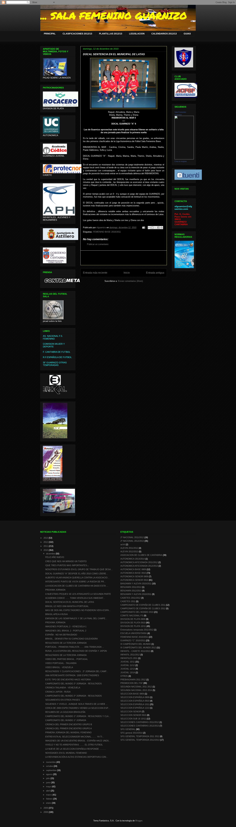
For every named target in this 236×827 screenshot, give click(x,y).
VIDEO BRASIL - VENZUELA (59, 667)
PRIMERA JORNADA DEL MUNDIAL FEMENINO (68, 732)
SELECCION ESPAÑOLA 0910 (134, 701)
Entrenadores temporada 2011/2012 (136, 630)
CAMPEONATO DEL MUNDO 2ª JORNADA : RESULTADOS (73, 683)
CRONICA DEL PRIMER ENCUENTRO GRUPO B (68, 724)
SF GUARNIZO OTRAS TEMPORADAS (55, 364)
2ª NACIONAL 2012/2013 (132, 541)
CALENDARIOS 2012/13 (164, 33)
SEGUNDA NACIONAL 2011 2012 (136, 686)
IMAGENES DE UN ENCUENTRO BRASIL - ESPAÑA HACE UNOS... (78, 741)
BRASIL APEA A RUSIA (56, 614)
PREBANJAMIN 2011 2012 (133, 679)
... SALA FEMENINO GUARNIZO (113, 15)
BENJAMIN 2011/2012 (130, 587)
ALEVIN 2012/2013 (129, 551)
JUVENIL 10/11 (127, 662)
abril (48, 791)
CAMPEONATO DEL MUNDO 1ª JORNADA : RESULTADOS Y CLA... (77, 716)
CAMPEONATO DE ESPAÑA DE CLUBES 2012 (142, 608)
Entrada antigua (155, 272)
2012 (46, 542)
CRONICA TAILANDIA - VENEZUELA (62, 687)
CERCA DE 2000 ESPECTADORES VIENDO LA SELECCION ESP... (77, 708)
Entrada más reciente (95, 272)
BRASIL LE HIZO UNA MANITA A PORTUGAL (67, 606)
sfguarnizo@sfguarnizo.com (183, 207)
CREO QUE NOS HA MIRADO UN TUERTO (66, 561)
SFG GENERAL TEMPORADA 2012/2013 (139, 740)
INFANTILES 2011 (128, 658)
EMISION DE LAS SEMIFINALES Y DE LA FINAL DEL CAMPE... (76, 618)
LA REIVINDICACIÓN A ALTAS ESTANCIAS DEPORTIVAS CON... (76, 757)
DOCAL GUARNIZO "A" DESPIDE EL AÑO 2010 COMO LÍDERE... (76, 573)
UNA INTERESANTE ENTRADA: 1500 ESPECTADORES (72, 675)
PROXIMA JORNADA (55, 590)
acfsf (122, 544)
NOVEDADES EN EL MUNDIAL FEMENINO (66, 753)
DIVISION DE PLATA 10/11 (133, 626)
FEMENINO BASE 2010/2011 (107, 232)
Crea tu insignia (181, 161)
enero (49, 803)
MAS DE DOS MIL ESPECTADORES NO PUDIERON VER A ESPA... (78, 610)
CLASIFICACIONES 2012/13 (77, 33)
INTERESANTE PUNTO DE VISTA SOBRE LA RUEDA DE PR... (75, 581)
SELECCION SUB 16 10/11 (133, 718)
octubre (50, 766)
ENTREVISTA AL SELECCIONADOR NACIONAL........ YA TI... (74, 736)
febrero (49, 799)
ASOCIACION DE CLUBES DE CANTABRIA (141, 555)
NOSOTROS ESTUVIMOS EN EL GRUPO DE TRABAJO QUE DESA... (79, 569)
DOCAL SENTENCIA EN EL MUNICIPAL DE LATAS (69, 602)
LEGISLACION (136, 33)
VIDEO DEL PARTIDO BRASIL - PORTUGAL (66, 659)
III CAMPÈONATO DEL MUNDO (135, 644)
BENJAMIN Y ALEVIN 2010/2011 (135, 594)
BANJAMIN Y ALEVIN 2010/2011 (135, 583)
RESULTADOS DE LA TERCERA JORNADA (66, 643)
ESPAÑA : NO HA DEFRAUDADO (61, 635)
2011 (46, 546)
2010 (46, 550)
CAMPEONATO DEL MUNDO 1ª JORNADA (65, 720)
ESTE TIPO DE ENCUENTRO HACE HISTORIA (68, 679)
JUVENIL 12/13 (127, 669)
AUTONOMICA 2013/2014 (132, 559)
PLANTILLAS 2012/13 (110, 33)
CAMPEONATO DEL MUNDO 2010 (136, 612)
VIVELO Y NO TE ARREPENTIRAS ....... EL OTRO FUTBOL (74, 745)
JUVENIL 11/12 (127, 665)
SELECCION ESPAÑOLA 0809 (134, 697)
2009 (46, 808)
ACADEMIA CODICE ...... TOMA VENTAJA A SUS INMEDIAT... (75, 598)
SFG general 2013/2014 (131, 733)
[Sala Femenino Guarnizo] (184, 158)
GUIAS (187, 33)
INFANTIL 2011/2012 (130, 654)
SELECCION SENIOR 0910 (133, 715)
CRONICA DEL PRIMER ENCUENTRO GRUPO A (68, 728)
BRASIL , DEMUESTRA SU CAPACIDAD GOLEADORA (71, 639)
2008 (46, 812)
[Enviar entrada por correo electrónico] (143, 227)
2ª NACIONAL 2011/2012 (132, 537)
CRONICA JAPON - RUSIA (58, 692)
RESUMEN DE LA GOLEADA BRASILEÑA (65, 712)
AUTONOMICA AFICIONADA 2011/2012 (139, 562)
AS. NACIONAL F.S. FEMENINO (53, 337)
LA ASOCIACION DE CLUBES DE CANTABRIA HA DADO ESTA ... (76, 586)
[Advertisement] (123, 258)
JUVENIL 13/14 (127, 672)
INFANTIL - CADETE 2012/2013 (135, 651)
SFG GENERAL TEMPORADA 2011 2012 (139, 736)
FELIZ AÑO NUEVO (54, 557)
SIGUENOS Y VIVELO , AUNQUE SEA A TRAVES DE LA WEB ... (76, 704)
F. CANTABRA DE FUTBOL (56, 352)
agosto (49, 774)
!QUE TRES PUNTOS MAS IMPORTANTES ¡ (66, 565)
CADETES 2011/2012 (130, 598)
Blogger (138, 820)
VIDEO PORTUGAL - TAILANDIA (61, 663)
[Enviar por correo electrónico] (149, 227)
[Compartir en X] (155, 227)
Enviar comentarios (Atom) (130, 281)
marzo (49, 795)
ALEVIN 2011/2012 (129, 548)
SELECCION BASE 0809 (132, 694)
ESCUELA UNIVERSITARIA (133, 633)
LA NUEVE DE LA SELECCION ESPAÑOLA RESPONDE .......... (75, 749)
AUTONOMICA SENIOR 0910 (134, 580)
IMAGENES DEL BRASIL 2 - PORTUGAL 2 (65, 630)
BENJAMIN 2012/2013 (130, 590)
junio (48, 782)
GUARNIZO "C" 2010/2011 (132, 640)
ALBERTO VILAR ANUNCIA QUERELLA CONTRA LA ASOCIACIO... (77, 577)
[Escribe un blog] (152, 227)
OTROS (124, 676)
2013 (46, 538)
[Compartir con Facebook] (158, 227)
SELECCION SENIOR (130, 711)
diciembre (51, 553)
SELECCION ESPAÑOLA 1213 (134, 708)
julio (48, 778)
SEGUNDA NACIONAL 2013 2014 (136, 690)
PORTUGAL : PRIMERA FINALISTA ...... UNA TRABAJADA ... (74, 647)
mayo (49, 786)
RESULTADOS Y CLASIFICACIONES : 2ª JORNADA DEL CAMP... (76, 671)
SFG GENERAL (127, 729)
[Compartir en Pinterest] (161, 227)
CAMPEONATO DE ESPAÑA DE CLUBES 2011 (142, 605)
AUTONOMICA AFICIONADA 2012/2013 (139, 566)
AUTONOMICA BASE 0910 (133, 573)
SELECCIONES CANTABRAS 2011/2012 (139, 722)
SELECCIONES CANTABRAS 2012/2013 (139, 726)
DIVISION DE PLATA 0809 (132, 619)
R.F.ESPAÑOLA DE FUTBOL (57, 357)
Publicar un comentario (97, 244)
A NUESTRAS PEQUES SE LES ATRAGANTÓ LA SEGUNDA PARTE (78, 594)
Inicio (127, 272)
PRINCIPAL (50, 33)
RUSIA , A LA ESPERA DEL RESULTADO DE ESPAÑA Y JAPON (76, 651)
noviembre (51, 762)
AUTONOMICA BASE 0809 (133, 569)
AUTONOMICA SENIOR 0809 (134, 576)
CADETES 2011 (127, 601)
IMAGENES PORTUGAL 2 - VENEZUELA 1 (65, 626)
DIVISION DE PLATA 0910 (132, 622)
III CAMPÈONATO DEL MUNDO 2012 (138, 647)
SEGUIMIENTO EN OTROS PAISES (62, 700)
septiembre (51, 770)
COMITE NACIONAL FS (131, 615)
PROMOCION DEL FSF (131, 683)
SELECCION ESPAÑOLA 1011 (134, 704)
